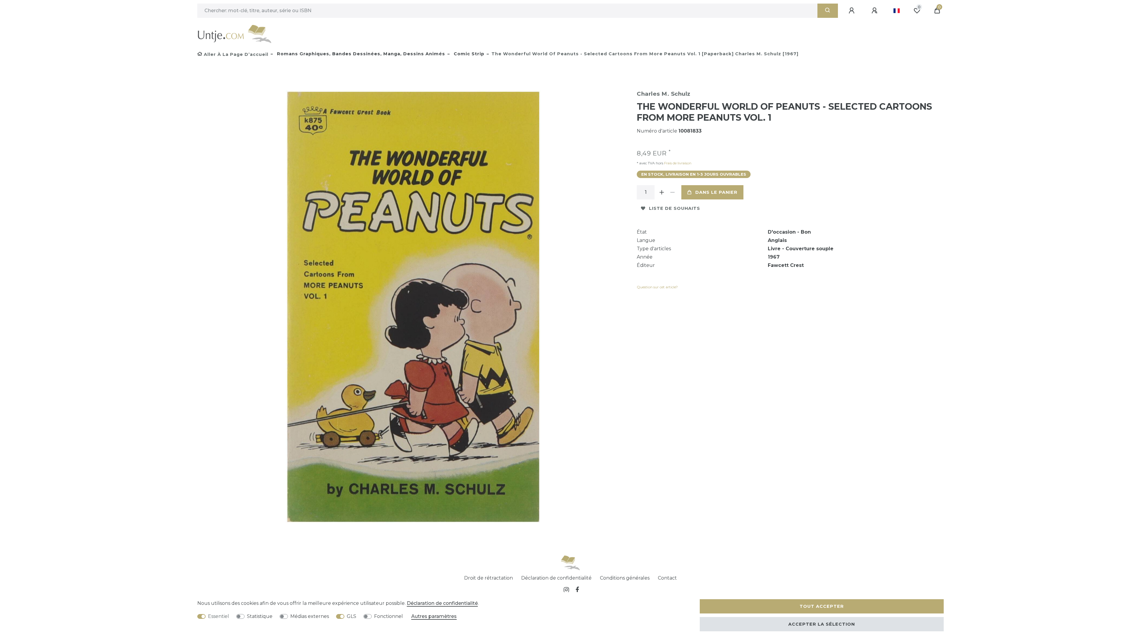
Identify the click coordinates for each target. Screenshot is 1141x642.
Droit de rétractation (488, 578)
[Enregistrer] (875, 10)
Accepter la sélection (821, 624)
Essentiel (218, 616)
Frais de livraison (677, 163)
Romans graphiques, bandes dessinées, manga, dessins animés (360, 53)
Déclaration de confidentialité (556, 578)
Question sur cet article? (657, 287)
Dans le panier (716, 192)
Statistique (259, 616)
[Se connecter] (852, 10)
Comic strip (468, 53)
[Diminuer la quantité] (672, 192)
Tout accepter (822, 606)
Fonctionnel (388, 616)
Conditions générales (625, 578)
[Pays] (896, 10)
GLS (351, 616)
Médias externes (309, 616)
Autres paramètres (434, 616)
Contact (667, 578)
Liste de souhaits (674, 208)
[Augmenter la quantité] (661, 192)
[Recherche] (827, 11)
